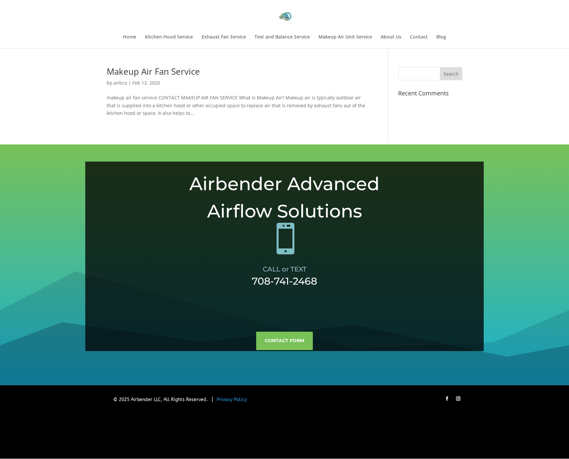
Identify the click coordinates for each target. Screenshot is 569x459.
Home (129, 37)
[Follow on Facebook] (447, 399)
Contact (419, 37)
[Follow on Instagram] (458, 399)
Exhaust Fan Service (224, 37)
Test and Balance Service (282, 37)
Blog (441, 37)
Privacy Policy (232, 399)
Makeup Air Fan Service (153, 71)
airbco (120, 83)
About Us (391, 37)
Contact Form (284, 341)
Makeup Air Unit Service (345, 37)
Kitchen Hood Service (169, 37)
